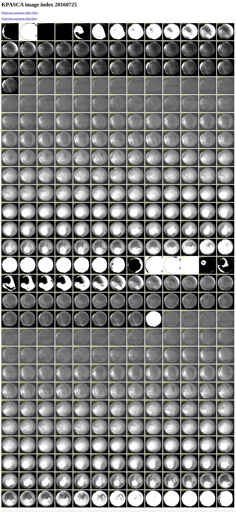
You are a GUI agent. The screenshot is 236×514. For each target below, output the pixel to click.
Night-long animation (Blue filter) (19, 12)
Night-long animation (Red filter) (19, 18)
